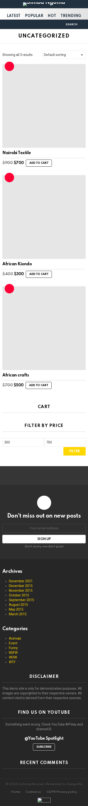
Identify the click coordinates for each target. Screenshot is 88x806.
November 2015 (21, 590)
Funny (13, 648)
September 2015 (21, 600)
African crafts (15, 375)
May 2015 (16, 609)
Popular (34, 16)
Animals (15, 638)
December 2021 (21, 581)
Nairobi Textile (16, 153)
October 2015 (19, 595)
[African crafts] (44, 328)
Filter (74, 451)
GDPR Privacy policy (61, 791)
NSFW (13, 652)
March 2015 (18, 614)
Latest (13, 16)
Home (15, 791)
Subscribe (43, 747)
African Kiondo (17, 264)
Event (13, 643)
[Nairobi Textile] (44, 106)
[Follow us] (60, 24)
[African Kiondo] (44, 217)
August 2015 (18, 605)
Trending (71, 16)
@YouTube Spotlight (44, 738)
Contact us (33, 791)
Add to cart (38, 163)
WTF (12, 662)
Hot (52, 16)
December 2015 (21, 586)
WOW (13, 657)
